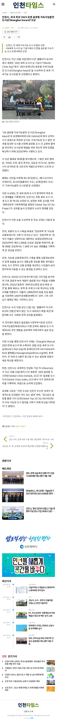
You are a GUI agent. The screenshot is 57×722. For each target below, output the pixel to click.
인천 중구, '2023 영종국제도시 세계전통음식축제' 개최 (24, 688)
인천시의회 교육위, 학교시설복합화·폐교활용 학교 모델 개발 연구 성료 (25, 662)
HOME (4, 12)
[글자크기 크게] (18, 37)
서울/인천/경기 (15, 12)
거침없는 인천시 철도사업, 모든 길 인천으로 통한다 (24, 669)
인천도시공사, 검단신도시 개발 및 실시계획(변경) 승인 (24, 675)
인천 (25, 12)
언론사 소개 (28, 711)
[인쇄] (9, 37)
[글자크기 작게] (14, 37)
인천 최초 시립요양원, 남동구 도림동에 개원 (22, 681)
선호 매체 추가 (12, 31)
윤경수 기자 (9, 27)
